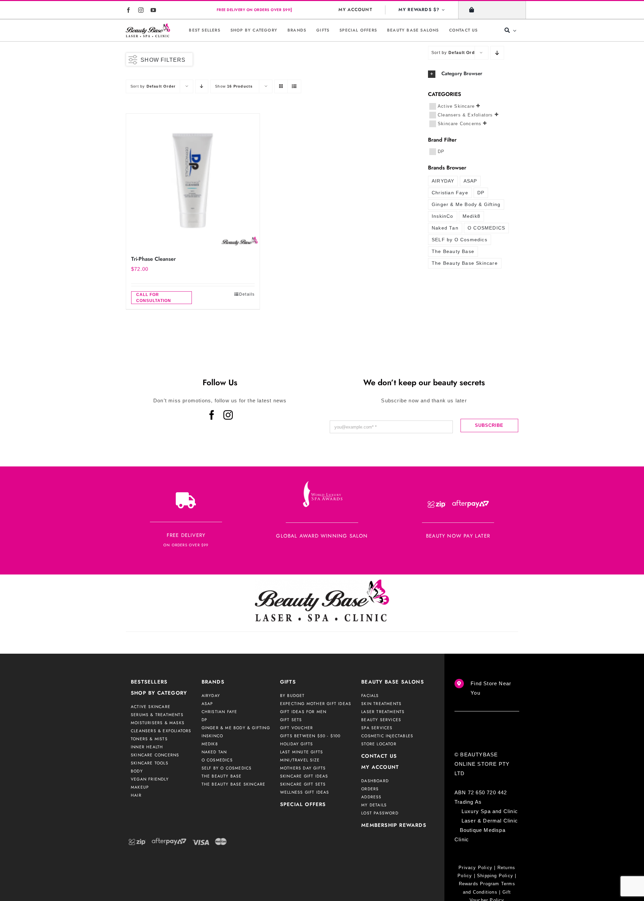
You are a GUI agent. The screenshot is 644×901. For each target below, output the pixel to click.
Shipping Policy (495, 875)
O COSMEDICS (486, 228)
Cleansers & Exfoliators (465, 114)
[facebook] (128, 10)
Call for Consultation (153, 297)
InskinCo (442, 216)
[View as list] (294, 86)
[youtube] (153, 10)
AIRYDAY (443, 181)
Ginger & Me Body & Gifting (466, 204)
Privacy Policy (475, 867)
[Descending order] (201, 86)
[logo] (148, 30)
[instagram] (141, 10)
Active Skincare (456, 105)
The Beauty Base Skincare (465, 263)
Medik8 (471, 216)
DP (441, 151)
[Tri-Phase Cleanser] (193, 180)
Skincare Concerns (459, 123)
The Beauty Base (453, 251)
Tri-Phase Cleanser (153, 259)
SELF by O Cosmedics (459, 239)
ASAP (470, 181)
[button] (473, 73)
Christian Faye (450, 192)
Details (247, 294)
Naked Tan (445, 228)
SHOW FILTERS (163, 60)
